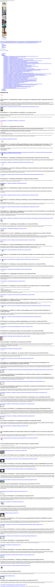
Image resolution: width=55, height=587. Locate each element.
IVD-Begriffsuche (4, 45)
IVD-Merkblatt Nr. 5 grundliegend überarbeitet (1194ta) (11, 57)
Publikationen (6, 50)
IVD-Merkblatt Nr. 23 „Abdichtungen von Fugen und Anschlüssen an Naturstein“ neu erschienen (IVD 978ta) (18, 67)
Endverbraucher (4, 90)
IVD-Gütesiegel (4, 53)
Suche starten (20, 41)
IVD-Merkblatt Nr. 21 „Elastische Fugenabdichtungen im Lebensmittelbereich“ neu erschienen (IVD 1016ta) (17, 65)
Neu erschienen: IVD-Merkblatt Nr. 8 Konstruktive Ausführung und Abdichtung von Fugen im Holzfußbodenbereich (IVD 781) (20, 80)
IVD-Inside (3, 47)
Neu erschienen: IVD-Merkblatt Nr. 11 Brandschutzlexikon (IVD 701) (12, 85)
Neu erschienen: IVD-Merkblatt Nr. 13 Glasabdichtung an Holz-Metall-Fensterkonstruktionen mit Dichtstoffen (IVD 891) (19, 76)
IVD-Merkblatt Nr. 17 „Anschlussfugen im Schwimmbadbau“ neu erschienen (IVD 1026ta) (15, 64)
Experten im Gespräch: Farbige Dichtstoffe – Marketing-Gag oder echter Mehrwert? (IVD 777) (16, 81)
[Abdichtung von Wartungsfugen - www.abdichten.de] (4, 35)
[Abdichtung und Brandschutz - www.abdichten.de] (4, 31)
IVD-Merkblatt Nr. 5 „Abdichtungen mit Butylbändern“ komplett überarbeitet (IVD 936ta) (15, 61)
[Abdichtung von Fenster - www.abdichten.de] (4, 14)
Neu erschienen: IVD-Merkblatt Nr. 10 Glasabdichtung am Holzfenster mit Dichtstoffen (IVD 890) (16, 77)
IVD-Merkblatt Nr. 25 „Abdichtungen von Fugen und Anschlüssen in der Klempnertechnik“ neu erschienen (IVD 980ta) (19, 68)
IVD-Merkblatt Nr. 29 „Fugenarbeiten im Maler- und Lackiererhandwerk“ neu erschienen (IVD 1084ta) (17, 71)
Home (1, 41)
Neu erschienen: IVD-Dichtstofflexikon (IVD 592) (10, 87)
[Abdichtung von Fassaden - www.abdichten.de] (4, 10)
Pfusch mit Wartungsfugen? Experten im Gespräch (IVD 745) (11, 83)
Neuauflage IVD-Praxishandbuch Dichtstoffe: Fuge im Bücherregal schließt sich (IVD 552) (15, 88)
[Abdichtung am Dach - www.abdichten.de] (4, 27)
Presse (3, 46)
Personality (3, 54)
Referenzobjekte (4, 89)
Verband (3, 44)
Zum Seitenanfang (22, 586)
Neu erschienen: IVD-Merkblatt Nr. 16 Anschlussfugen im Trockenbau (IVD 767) (14, 82)
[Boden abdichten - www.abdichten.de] (4, 6)
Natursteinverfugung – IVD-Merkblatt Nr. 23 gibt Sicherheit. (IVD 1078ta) (13, 72)
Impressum (18, 42)
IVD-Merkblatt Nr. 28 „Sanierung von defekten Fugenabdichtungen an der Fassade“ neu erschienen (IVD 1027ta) (18, 70)
